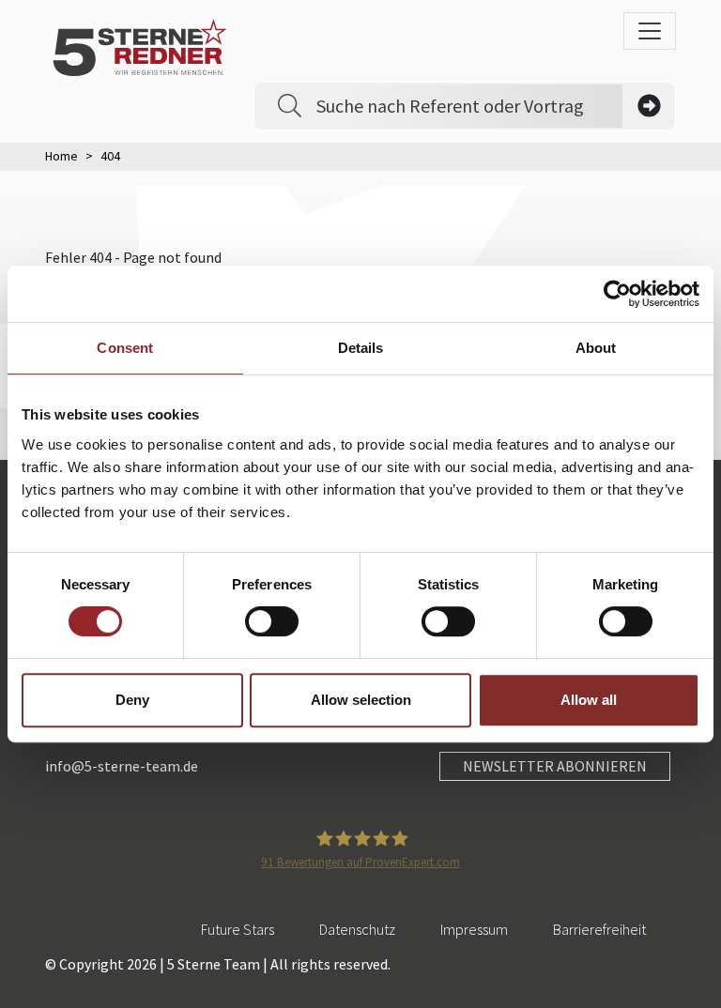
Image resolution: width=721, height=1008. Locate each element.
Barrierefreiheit (599, 929)
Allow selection (361, 700)
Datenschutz (357, 929)
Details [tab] (361, 348)
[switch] (272, 621)
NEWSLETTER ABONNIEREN (555, 765)
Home (61, 155)
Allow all (588, 700)
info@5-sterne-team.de (121, 765)
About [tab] (596, 348)
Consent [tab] (125, 348)
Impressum (474, 929)
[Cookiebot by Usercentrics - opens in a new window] (617, 294)
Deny (132, 700)
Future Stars (237, 929)
